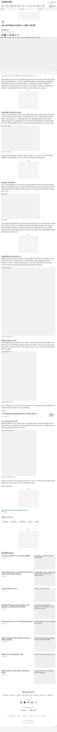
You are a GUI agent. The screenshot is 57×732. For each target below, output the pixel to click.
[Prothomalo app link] (23, 710)
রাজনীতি (12, 6)
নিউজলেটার (43, 716)
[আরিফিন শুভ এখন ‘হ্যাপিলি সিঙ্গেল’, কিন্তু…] (45, 661)
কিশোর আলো (13, 695)
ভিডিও (43, 6)
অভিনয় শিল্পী (5, 522)
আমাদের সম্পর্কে (12, 716)
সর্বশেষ (2, 6)
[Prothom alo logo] (28, 692)
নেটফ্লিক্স (36, 522)
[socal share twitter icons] (5, 36)
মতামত (22, 6)
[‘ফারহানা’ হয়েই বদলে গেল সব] (45, 595)
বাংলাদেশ (7, 6)
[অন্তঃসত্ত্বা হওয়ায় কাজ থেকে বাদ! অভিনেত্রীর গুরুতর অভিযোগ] (45, 628)
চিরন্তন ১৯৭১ (36, 695)
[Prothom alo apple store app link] (33, 710)
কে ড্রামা (30, 522)
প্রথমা (45, 695)
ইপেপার (41, 695)
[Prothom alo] (7, 2)
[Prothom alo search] (48, 2)
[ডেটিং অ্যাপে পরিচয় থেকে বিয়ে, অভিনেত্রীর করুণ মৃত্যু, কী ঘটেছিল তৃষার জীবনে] (45, 644)
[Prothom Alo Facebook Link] (22, 702)
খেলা (26, 6)
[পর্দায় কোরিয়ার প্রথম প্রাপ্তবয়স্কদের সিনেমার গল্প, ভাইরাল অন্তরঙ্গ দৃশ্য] (52, 415)
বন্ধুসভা (31, 695)
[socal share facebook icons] (2, 36)
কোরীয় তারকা (22, 522)
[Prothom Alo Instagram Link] (29, 702)
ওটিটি (2, 22)
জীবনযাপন (39, 6)
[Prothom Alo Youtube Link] (32, 702)
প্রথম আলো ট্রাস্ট (25, 695)
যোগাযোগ (37, 716)
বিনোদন (30, 6)
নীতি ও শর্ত (31, 716)
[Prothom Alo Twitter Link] (25, 702)
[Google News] (35, 702)
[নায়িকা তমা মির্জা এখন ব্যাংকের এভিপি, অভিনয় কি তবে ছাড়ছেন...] (45, 677)
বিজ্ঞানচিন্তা (19, 695)
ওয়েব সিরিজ (13, 522)
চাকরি (34, 6)
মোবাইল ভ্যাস (50, 695)
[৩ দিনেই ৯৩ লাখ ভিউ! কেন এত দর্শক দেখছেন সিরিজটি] (45, 562)
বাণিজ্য (18, 6)
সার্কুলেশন (25, 716)
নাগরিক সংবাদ (6, 695)
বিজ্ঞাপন (19, 716)
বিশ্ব (15, 6)
